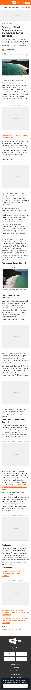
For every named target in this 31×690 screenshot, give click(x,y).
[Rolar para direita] (26, 7)
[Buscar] (24, 3)
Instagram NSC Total (8, 629)
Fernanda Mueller (9, 49)
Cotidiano (5, 7)
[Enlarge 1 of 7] (27, 271)
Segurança (12, 7)
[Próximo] (26, 278)
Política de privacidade (19, 682)
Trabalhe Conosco (15, 677)
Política (18, 7)
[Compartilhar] (26, 55)
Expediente (15, 668)
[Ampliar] (27, 61)
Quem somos (15, 664)
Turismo (17, 629)
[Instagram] (21, 654)
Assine (27, 2)
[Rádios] (29, 7)
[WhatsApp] (21, 659)
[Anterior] (4, 278)
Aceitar (16, 686)
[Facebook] (9, 654)
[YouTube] (9, 659)
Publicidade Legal (15, 671)
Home (3, 23)
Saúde (23, 7)
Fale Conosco (15, 674)
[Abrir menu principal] (2, 2)
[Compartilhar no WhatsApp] (5, 55)
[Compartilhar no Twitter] (19, 55)
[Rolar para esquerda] (1, 7)
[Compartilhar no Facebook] (12, 55)
